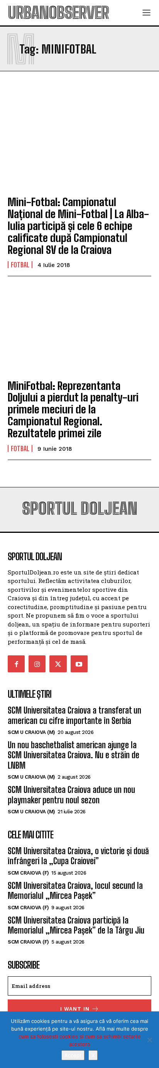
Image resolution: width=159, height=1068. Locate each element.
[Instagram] (37, 663)
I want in (75, 1009)
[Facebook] (16, 663)
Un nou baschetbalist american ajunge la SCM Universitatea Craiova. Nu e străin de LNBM (73, 755)
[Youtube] (79, 663)
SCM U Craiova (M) (31, 732)
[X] (149, 1040)
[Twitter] (57, 663)
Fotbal (20, 264)
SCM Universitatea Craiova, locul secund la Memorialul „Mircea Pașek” (75, 890)
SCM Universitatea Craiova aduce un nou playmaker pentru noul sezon (71, 794)
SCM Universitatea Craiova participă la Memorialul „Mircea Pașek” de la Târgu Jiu (76, 925)
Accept (72, 1055)
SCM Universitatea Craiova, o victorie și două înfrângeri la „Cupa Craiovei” (78, 856)
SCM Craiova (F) (28, 873)
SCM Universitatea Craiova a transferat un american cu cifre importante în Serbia (74, 715)
